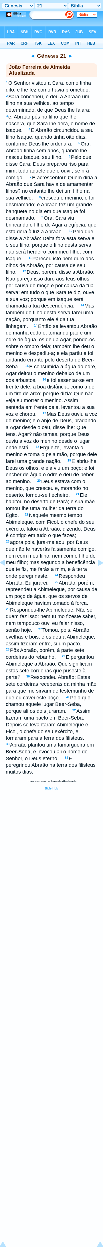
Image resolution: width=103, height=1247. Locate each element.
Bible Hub (51, 788)
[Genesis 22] (96, 575)
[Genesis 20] (7, 575)
